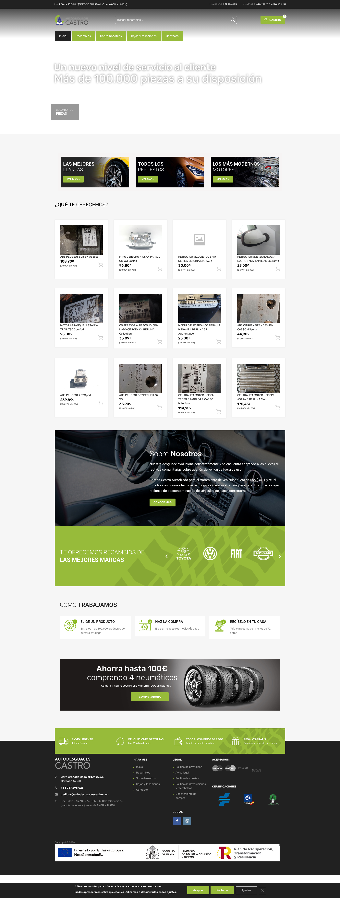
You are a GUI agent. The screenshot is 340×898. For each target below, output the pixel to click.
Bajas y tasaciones (144, 36)
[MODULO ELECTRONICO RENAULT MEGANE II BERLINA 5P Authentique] (199, 308)
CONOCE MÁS (162, 502)
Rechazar (222, 890)
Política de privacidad (189, 767)
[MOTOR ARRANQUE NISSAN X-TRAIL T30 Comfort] (81, 308)
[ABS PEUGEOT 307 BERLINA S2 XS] (140, 378)
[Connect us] (177, 821)
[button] (166, 556)
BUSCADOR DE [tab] (64, 111)
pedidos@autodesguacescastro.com (85, 794)
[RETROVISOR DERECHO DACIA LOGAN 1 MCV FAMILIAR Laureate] (258, 240)
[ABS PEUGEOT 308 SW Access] (81, 240)
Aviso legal (182, 772)
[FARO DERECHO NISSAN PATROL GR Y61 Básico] (140, 240)
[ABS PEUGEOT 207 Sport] (81, 378)
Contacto (172, 36)
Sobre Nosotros (111, 36)
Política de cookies (187, 778)
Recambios (83, 36)
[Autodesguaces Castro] (71, 20)
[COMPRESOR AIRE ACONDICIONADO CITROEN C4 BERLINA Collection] (140, 309)
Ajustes (246, 890)
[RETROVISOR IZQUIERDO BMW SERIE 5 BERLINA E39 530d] (199, 240)
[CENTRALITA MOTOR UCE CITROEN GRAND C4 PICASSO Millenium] (199, 378)
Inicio (63, 36)
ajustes (171, 892)
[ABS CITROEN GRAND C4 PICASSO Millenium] (258, 308)
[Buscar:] (176, 20)
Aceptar (198, 890)
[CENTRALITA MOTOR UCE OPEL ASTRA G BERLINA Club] (258, 378)
